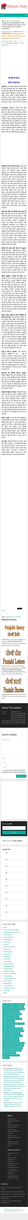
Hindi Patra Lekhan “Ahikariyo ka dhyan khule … (13, 1143)
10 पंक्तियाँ (16, 1011)
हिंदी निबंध (13, 1050)
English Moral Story (8, 1021)
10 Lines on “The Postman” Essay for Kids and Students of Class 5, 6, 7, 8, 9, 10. (13, 1104)
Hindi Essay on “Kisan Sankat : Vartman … (14, 1126)
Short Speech (8, 981)
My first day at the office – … (13, 1154)
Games (6, 944)
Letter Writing (8, 961)
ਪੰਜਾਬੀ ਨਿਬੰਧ (18, 617)
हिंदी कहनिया (6, 1050)
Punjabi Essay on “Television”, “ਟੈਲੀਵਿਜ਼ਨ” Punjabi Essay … (12, 1197)
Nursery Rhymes (8, 964)
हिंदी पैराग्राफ (6, 1053)
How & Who (7, 959)
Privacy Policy (7, 1211)
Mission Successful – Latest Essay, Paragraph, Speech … (14, 1165)
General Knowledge (9, 947)
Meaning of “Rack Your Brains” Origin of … (13, 1178)
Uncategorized (8, 985)
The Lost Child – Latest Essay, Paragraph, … (12, 1159)
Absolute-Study (7, 41)
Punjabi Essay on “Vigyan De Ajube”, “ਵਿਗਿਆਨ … (11, 1188)
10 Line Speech (7, 1011)
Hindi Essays (7, 949)
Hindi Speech (18, 1036)
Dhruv (5, 1084)
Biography (6, 1016)
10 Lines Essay (7, 1009)
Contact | (14, 1211)
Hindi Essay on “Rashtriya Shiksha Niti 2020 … (14, 1137)
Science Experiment (9, 978)
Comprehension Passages (11, 930)
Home (6, 21)
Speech (15, 1048)
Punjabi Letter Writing (10, 973)
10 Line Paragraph (18, 1006)
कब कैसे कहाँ (6, 990)
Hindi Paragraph (7, 1036)
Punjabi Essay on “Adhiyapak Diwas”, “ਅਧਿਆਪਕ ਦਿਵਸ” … (11, 1202)
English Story (7, 942)
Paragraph (16, 1040)
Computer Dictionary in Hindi (12, 932)
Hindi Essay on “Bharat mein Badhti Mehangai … (13, 1131)
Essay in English (7, 1028)
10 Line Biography (19, 1004)
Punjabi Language (14, 21)
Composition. (14, 1016)
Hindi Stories (7, 956)
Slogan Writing (8, 983)
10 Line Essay (7, 1006)
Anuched (5, 1014)
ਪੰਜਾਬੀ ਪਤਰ (6, 1057)
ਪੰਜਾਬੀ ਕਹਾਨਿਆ (7, 1055)
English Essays (8, 934)
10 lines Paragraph (18, 1009)
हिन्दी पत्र (13, 1053)
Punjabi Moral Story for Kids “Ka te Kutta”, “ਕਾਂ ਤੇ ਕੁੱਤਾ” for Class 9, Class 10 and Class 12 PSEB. (14, 696)
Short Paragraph (18, 1045)
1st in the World (7, 1004)
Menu (2, 15)
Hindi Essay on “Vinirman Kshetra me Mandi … (14, 1121)
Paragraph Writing (9, 966)
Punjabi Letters (7, 1045)
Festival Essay (18, 1028)
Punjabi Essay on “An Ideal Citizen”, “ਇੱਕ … (12, 1191)
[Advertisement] (14, 62)
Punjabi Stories (8, 976)
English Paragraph (8, 1023)
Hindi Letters (7, 954)
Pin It (3, 610)
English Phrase (8, 939)
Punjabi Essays (9, 617)
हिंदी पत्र (19, 1050)
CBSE (5, 927)
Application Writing (15, 1014)
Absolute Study (9, 1209)
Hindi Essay (20, 1031)
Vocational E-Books (9, 988)
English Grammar (8, 937)
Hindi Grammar (8, 951)
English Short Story (8, 1026)
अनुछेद (20, 1048)
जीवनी (5, 993)
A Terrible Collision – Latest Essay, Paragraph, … (13, 1171)
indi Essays (15, 1038)
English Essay (7, 1019)
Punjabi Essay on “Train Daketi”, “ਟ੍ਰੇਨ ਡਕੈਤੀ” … (13, 1194)
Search (14, 832)
